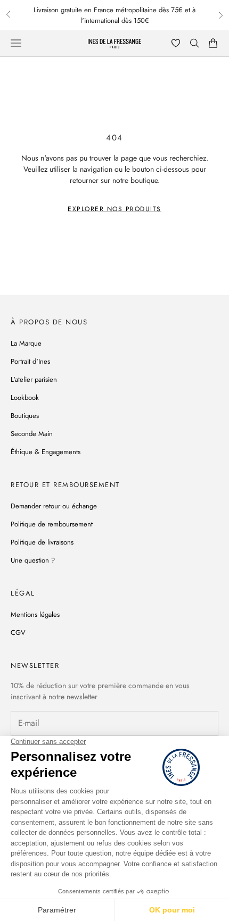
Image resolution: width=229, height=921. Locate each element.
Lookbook (25, 397)
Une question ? (33, 560)
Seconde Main (32, 434)
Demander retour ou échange (54, 506)
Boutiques (25, 416)
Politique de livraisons (42, 542)
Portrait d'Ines (30, 361)
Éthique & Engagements (45, 452)
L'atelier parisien (34, 379)
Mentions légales (35, 614)
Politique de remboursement (52, 524)
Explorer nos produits (114, 209)
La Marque (26, 343)
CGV (18, 632)
